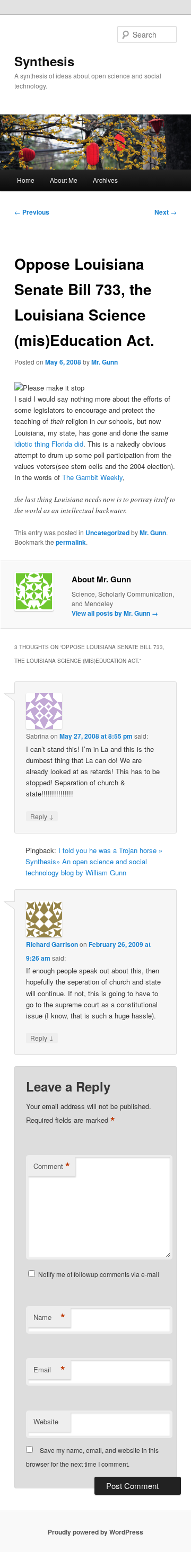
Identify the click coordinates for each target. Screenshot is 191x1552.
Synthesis (44, 61)
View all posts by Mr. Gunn (115, 613)
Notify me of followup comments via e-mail (98, 1274)
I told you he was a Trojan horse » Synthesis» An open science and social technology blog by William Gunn (93, 861)
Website (45, 1421)
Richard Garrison (52, 944)
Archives (105, 179)
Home (25, 179)
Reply (42, 816)
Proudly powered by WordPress (95, 1532)
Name (49, 1317)
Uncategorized (107, 532)
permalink (71, 542)
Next (165, 212)
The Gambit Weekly (92, 477)
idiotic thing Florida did (48, 444)
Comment (51, 1166)
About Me (63, 179)
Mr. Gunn (104, 362)
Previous (31, 212)
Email (49, 1369)
